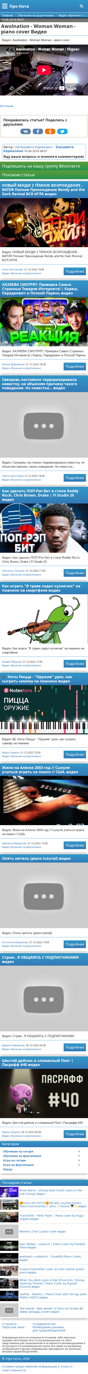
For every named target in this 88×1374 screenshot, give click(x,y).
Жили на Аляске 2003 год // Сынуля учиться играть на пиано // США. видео (40, 769)
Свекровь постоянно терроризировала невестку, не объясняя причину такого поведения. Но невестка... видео (39, 383)
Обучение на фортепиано (22, 1156)
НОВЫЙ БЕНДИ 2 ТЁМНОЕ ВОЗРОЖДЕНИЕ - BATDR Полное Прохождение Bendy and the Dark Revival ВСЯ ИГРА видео (43, 189)
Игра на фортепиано (18, 1165)
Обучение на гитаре (18, 1151)
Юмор (7, 1169)
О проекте (9, 1324)
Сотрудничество (44, 1324)
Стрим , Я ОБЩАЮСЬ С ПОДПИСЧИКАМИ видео (40, 959)
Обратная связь (13, 1327)
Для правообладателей (49, 1330)
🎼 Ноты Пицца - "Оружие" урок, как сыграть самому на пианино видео (37, 678)
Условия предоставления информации (29, 1366)
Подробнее (75, 271)
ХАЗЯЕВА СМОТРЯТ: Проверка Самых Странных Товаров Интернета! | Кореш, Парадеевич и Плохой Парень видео (40, 288)
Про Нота (19, 6)
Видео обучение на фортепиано (21, 273)
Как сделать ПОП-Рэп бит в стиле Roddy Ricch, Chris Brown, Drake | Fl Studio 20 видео (40, 495)
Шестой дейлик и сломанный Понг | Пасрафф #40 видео (37, 1062)
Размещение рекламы (48, 1327)
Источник (6, 106)
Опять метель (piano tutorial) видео (36, 858)
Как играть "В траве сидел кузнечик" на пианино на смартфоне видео (41, 588)
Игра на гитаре (14, 1160)
